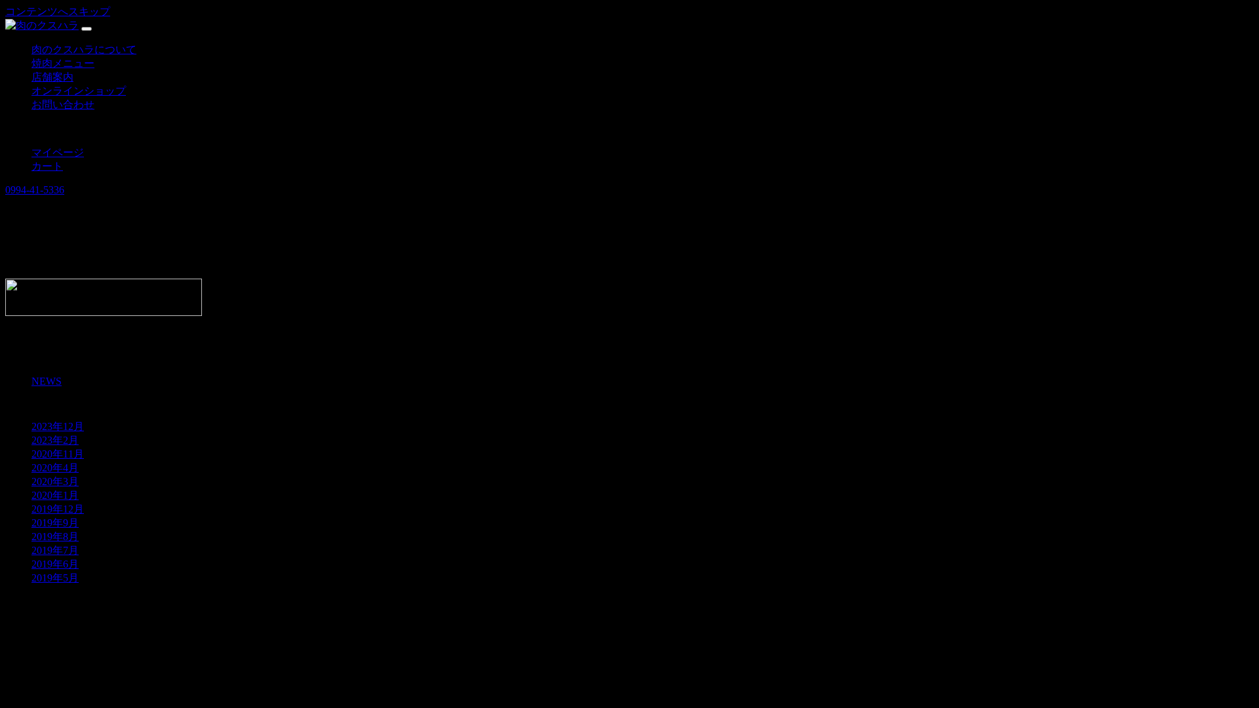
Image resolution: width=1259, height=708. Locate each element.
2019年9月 (55, 522)
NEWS (46, 381)
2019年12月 (57, 509)
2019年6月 (55, 564)
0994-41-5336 (34, 189)
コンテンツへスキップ (57, 11)
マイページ (57, 152)
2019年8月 (55, 536)
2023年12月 (57, 426)
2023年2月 (55, 440)
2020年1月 (55, 495)
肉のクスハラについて (83, 49)
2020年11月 (57, 454)
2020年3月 (55, 481)
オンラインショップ (78, 90)
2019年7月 (55, 550)
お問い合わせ (62, 104)
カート (47, 166)
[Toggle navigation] (86, 29)
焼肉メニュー (62, 63)
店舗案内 (52, 77)
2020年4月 (55, 467)
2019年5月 (55, 577)
